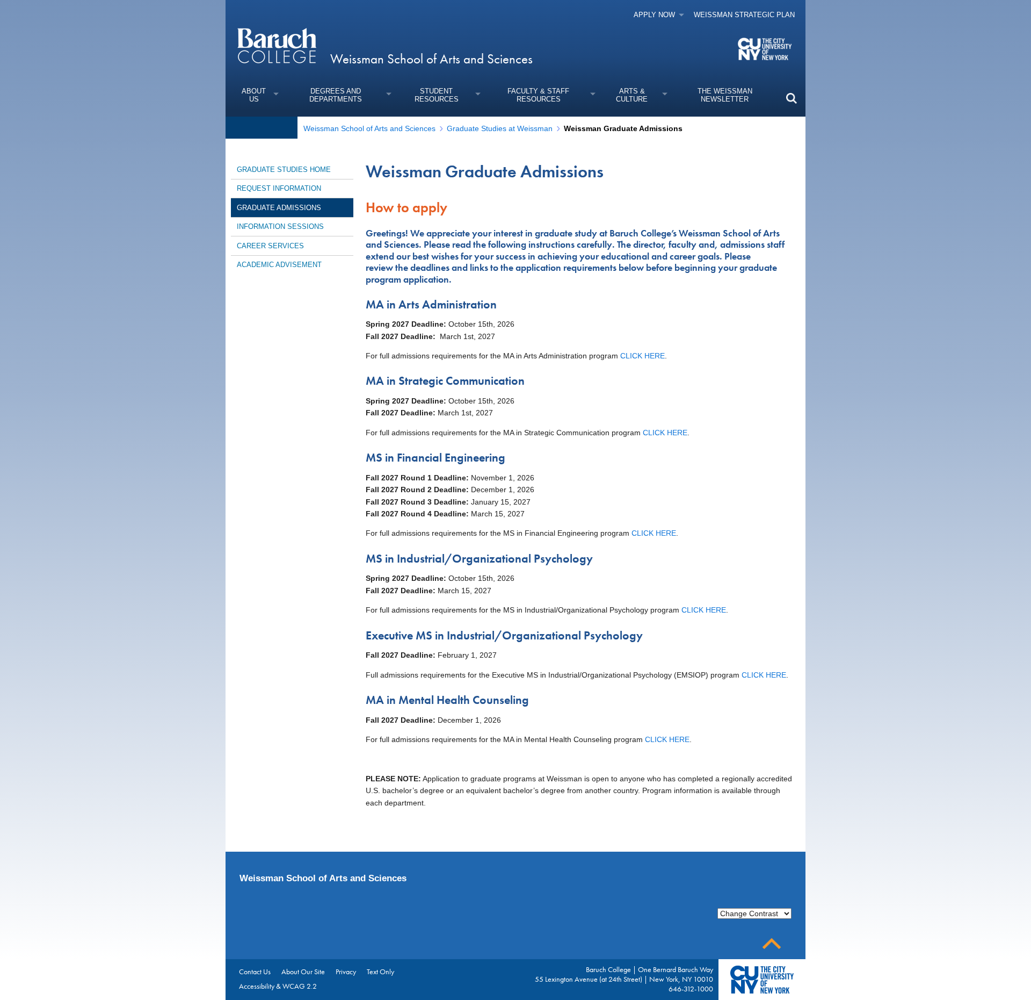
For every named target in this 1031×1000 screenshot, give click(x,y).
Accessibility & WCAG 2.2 (278, 986)
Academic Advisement (279, 265)
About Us (254, 95)
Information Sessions (280, 226)
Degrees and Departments (335, 95)
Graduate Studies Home (284, 170)
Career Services (270, 246)
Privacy (346, 971)
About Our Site (303, 971)
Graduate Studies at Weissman (500, 128)
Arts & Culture (632, 95)
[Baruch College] (276, 45)
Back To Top (771, 944)
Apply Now (654, 15)
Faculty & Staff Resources (538, 95)
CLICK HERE (642, 355)
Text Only (380, 971)
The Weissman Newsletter (725, 95)
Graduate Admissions (279, 208)
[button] (791, 98)
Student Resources (437, 95)
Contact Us (255, 971)
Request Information (279, 188)
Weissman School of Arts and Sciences (431, 59)
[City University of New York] (766, 48)
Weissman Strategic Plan (744, 15)
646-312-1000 (691, 989)
